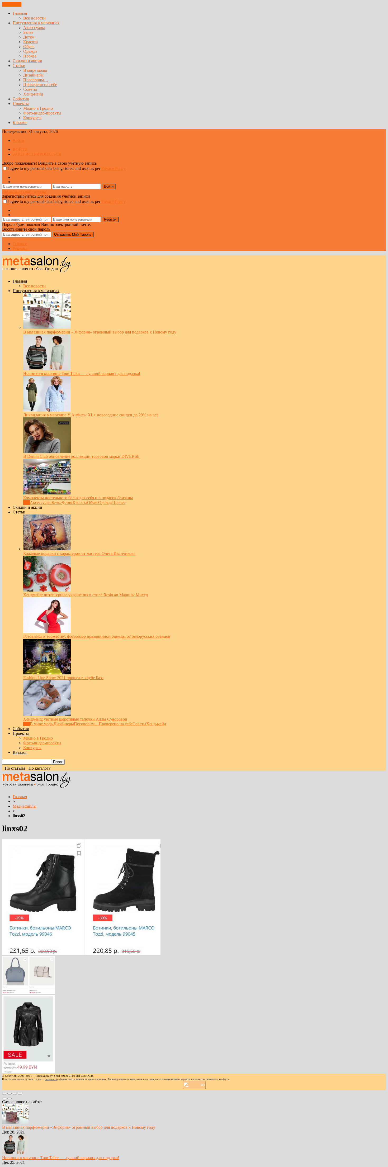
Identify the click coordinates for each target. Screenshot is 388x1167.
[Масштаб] (20, 1093)
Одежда (30, 51)
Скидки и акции (27, 61)
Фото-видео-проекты (42, 113)
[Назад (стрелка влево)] (4, 1098)
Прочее (29, 56)
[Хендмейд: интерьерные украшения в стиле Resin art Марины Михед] (47, 590)
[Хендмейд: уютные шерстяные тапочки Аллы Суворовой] (47, 714)
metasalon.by (51, 1079)
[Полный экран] (15, 1093)
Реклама (20, 248)
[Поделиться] (9, 1093)
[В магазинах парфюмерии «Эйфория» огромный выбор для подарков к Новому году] (47, 327)
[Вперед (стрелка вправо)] (9, 1098)
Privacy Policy (113, 168)
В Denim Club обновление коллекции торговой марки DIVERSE (81, 456)
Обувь (28, 46)
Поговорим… (35, 80)
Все (26, 502)
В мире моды (35, 70)
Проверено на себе (40, 84)
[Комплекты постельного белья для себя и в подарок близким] (47, 493)
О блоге (20, 243)
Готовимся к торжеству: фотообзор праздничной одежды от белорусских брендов (96, 636)
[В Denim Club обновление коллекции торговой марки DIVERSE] (47, 451)
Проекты (21, 103)
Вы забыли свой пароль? (24, 191)
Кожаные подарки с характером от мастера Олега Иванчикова (79, 553)
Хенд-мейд (33, 94)
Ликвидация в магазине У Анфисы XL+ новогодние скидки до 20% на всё (90, 415)
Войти (18, 140)
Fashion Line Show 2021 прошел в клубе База (63, 677)
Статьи (19, 65)
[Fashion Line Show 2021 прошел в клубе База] (47, 673)
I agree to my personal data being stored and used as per (66, 168)
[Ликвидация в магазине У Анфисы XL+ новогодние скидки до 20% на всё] (47, 410)
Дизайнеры (33, 75)
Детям (28, 37)
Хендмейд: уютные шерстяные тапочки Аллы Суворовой (75, 719)
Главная (20, 13)
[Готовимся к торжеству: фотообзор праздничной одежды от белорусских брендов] (47, 631)
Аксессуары (34, 27)
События (21, 99)
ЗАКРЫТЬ (11, 4)
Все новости (34, 18)
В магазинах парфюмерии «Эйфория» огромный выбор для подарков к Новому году (99, 332)
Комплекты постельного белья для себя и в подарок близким (78, 498)
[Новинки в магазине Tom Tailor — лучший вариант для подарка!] (47, 368)
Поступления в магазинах (36, 23)
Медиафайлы (24, 806)
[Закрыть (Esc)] (4, 1093)
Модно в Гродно (38, 108)
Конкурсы (32, 118)
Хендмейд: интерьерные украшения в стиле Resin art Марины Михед (85, 595)
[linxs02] (81, 953)
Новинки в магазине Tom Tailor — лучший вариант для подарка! (81, 373)
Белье (28, 32)
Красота (30, 42)
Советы (30, 89)
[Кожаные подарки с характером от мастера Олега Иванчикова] (47, 548)
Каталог (20, 122)
